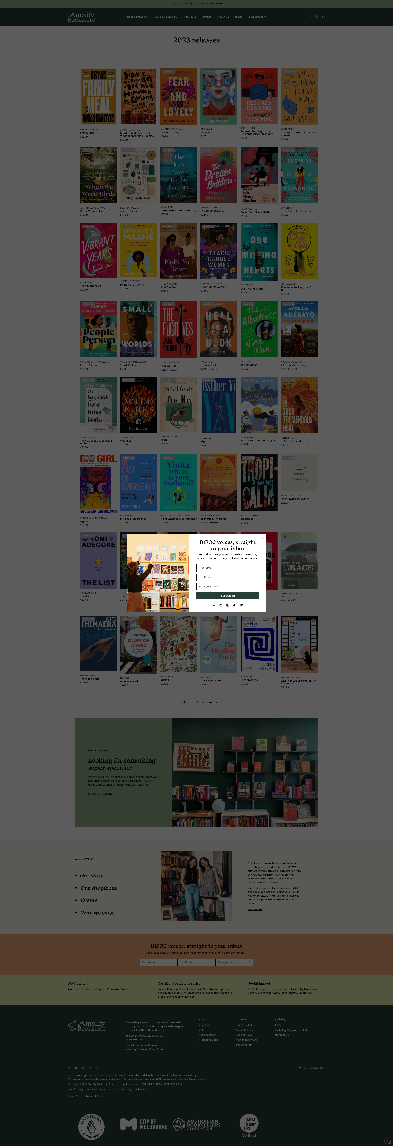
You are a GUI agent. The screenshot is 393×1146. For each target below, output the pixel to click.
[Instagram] (227, 605)
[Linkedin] (241, 605)
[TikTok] (234, 605)
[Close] (261, 538)
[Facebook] (220, 605)
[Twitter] (213, 605)
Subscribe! (228, 595)
